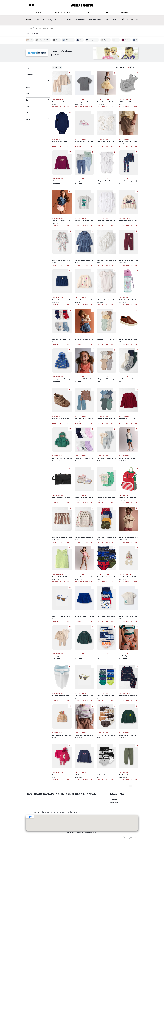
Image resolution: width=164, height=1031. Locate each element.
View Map (113, 799)
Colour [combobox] (28, 93)
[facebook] (30, 5)
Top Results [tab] (33, 33)
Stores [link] (106, 20)
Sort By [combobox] (55, 67)
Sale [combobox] (27, 113)
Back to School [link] (80, 20)
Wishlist (126, 19)
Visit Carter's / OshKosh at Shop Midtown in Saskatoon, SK (82, 832)
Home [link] (69, 20)
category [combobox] (29, 74)
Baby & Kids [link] (52, 20)
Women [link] (37, 20)
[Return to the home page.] (82, 5)
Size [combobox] (27, 100)
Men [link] (44, 20)
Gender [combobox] (28, 87)
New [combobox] (27, 68)
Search (136, 19)
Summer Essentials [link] (94, 20)
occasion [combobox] (29, 119)
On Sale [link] (28, 20)
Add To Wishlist (70, 73)
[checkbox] (30, 40)
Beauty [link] (62, 20)
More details (114, 802)
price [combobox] (27, 106)
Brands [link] (114, 20)
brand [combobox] (28, 81)
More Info (56, 54)
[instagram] (33, 5)
